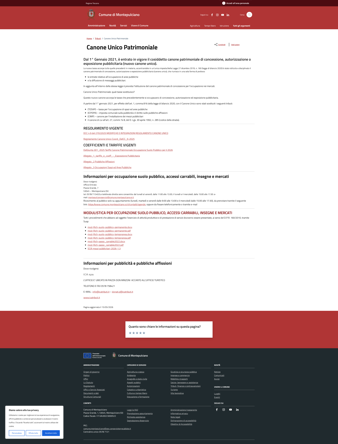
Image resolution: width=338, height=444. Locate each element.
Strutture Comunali (92, 396)
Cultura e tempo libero (137, 393)
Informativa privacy (179, 413)
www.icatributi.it (91, 297)
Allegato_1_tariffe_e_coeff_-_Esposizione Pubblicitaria (111, 156)
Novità (112, 25)
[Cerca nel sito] (249, 15)
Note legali (175, 417)
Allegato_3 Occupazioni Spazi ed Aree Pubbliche (107, 167)
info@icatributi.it (101, 292)
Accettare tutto (51, 433)
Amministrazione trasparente (184, 409)
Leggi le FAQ (132, 409)
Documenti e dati (91, 393)
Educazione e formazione (138, 396)
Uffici (85, 378)
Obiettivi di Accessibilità (181, 424)
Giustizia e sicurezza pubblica (184, 371)
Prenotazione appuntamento (140, 413)
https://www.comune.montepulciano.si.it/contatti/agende (116, 204)
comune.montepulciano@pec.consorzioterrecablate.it (107, 428)
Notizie (217, 371)
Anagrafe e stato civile (137, 378)
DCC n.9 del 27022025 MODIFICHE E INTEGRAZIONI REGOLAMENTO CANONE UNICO (125, 133)
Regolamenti (89, 386)
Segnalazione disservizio (138, 420)
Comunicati (219, 375)
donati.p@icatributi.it (122, 292)
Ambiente (131, 375)
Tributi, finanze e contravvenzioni (186, 386)
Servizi (123, 25)
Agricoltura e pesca (135, 371)
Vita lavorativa (177, 393)
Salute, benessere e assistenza (184, 382)
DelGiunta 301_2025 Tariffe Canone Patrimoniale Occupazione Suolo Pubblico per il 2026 (128, 150)
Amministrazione (96, 25)
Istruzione (224, 25)
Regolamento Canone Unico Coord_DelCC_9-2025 (109, 139)
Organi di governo (91, 371)
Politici (86, 375)
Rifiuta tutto (33, 433)
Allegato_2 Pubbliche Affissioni (99, 161)
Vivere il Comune (139, 25)
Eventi (217, 397)
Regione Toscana (92, 3)
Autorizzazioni (133, 386)
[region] (34, 422)
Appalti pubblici (134, 382)
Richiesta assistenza (136, 417)
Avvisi (217, 378)
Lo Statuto (88, 382)
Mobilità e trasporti (179, 378)
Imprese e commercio (180, 375)
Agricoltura (195, 25)
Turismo (174, 389)
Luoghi (217, 393)
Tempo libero (210, 25)
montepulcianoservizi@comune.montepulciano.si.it (111, 197)
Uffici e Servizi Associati (94, 389)
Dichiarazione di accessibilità (183, 420)
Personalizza (17, 433)
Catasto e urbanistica (136, 389)
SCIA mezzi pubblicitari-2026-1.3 (104, 248)
